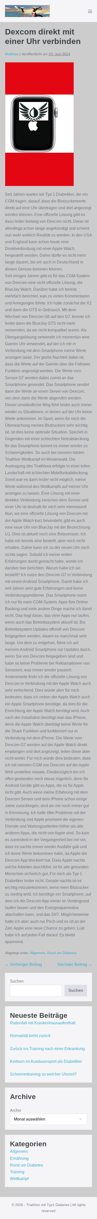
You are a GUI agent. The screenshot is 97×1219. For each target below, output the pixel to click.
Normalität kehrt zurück (30, 1036)
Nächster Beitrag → (74, 964)
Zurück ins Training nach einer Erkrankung (47, 1049)
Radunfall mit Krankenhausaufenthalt (42, 1023)
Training (17, 1172)
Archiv (15, 1110)
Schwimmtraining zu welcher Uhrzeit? (43, 1074)
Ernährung (19, 1158)
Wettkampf (19, 1179)
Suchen (17, 981)
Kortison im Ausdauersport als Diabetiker (46, 1061)
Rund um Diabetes (62, 953)
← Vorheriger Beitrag (23, 964)
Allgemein (37, 953)
